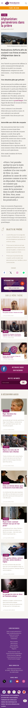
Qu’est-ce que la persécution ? (14, 631)
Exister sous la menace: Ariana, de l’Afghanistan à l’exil (11, 356)
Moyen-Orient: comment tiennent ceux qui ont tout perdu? (11, 523)
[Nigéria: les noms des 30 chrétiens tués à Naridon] (14, 443)
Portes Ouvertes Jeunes (14, 651)
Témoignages (7, 309)
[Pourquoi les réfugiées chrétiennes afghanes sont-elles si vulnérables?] (14, 329)
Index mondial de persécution (14, 633)
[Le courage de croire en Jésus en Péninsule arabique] (14, 587)
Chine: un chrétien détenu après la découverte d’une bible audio (13, 487)
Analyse (5, 331)
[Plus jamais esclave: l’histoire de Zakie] (14, 307)
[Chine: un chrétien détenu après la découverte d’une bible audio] (14, 479)
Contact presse (14, 636)
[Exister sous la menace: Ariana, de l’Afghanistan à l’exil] (14, 351)
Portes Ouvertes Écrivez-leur (14, 657)
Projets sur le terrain (14, 635)
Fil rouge (4, 15)
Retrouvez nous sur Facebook (18, 368)
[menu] (2, 3)
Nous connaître (14, 641)
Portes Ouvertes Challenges (14, 655)
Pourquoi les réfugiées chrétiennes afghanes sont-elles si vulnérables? (12, 335)
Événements (14, 638)
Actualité (6, 411)
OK (25, 701)
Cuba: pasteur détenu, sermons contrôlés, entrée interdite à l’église (13, 560)
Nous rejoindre (14, 645)
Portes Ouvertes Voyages (14, 659)
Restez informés (14, 378)
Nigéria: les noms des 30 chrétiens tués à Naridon (11, 451)
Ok (23, 382)
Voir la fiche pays (14, 288)
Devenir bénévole (14, 647)
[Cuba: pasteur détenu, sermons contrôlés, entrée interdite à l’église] (14, 551)
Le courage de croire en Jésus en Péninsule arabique (12, 595)
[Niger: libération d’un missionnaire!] (14, 407)
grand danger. (19, 100)
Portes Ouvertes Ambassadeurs (14, 653)
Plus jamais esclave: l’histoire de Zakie (13, 312)
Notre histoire (14, 643)
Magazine (14, 648)
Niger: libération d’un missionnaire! (9, 415)
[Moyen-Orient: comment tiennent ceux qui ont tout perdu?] (14, 515)
